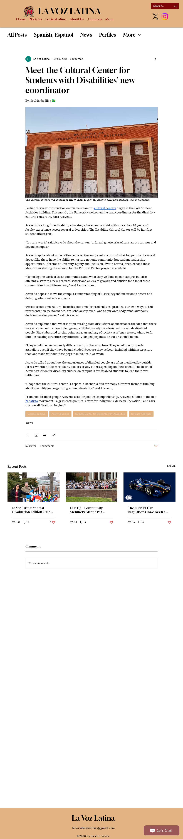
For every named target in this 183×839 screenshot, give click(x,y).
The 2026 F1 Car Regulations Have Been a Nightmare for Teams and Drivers (147, 510)
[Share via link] (53, 435)
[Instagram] (164, 16)
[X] (155, 16)
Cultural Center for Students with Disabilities (100, 413)
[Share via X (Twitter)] (36, 435)
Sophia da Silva (37, 413)
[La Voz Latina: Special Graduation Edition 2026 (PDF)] (34, 487)
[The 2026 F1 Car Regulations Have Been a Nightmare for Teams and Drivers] (149, 487)
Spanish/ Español (53, 35)
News (86, 35)
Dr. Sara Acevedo (141, 413)
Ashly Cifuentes (60, 413)
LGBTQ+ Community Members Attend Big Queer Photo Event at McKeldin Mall (86, 510)
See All (171, 465)
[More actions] (155, 59)
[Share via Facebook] (27, 435)
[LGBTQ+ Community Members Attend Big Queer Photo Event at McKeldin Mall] (92, 487)
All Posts (17, 35)
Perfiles (107, 35)
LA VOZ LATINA (69, 11)
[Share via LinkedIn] (44, 435)
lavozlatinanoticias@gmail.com (93, 828)
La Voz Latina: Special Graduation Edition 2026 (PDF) (31, 510)
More (129, 35)
